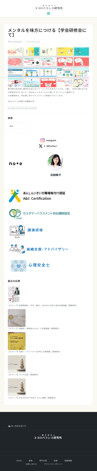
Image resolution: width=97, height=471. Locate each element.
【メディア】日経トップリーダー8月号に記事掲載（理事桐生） (35, 351)
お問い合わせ (31, 464)
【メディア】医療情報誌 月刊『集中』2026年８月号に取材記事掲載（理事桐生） (43, 305)
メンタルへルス (14, 108)
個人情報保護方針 (18, 426)
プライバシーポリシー (53, 464)
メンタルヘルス (34, 41)
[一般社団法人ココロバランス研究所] (47, 436)
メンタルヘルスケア (28, 108)
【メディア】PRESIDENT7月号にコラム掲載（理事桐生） (32, 397)
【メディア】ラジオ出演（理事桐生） (24, 374)
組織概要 (68, 460)
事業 (31, 460)
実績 (56, 460)
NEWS (19, 460)
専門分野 (43, 460)
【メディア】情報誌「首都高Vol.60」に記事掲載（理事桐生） (34, 328)
